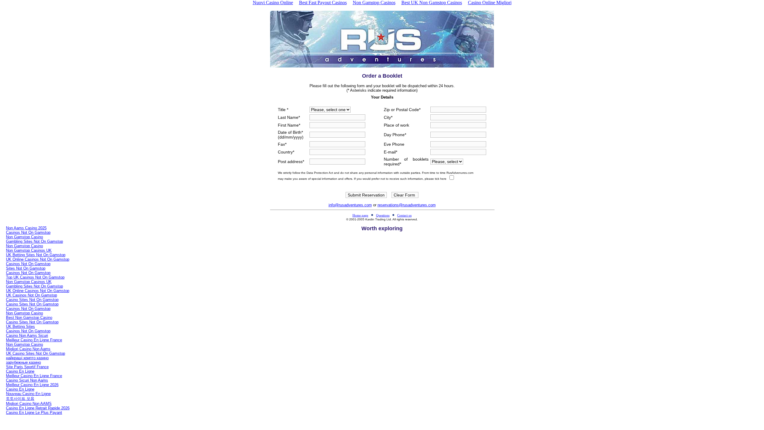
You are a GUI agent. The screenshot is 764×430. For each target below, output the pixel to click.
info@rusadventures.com (350, 205)
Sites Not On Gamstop (25, 268)
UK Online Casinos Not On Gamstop (37, 259)
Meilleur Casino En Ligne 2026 (32, 385)
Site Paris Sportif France (27, 367)
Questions (382, 215)
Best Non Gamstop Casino (29, 317)
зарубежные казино (23, 362)
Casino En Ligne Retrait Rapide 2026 (38, 408)
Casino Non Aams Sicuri (27, 335)
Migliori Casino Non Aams (28, 349)
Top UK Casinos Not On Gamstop (35, 277)
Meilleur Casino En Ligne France (34, 340)
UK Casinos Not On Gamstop (31, 295)
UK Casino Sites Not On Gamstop (35, 353)
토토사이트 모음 (20, 398)
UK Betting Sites (20, 326)
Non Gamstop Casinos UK (29, 250)
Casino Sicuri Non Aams (27, 380)
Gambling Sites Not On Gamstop (34, 241)
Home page (360, 215)
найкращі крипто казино (27, 358)
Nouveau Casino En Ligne (28, 393)
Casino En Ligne (20, 371)
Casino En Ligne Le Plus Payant (34, 412)
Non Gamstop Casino (24, 237)
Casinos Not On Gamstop (28, 232)
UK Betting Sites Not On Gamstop (35, 255)
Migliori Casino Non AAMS (29, 403)
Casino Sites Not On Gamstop (32, 299)
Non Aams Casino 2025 (26, 228)
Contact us (404, 215)
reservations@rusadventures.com (407, 205)
